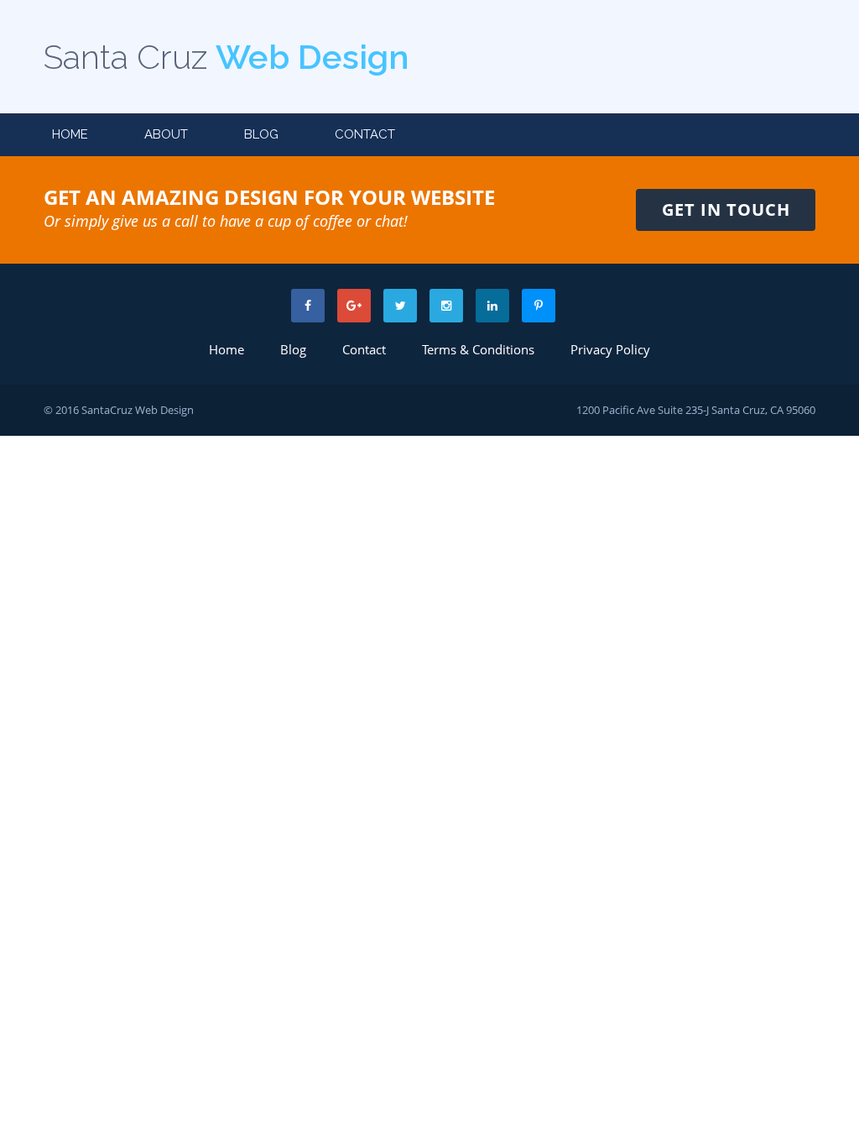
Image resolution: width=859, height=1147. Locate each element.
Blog (261, 134)
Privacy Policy (610, 349)
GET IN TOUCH (726, 209)
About (166, 134)
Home (70, 134)
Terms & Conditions (478, 349)
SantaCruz (107, 409)
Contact (365, 134)
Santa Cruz (226, 56)
